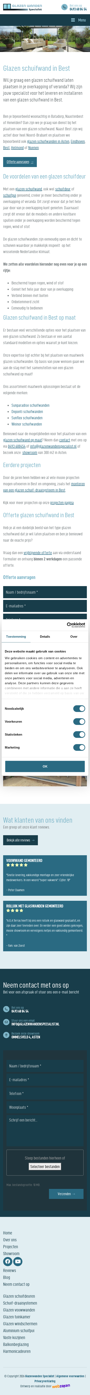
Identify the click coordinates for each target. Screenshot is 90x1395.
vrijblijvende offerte (38, 552)
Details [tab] (45, 636)
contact (64, 440)
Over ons (10, 1239)
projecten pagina (62, 502)
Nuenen (33, 147)
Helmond (17, 147)
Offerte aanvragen (18, 162)
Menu (82, 20)
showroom (29, 452)
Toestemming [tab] (16, 636)
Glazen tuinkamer (16, 1316)
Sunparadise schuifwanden (30, 405)
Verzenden (64, 1194)
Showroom (11, 1253)
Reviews (9, 1270)
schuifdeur (63, 189)
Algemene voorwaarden (70, 1376)
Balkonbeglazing (16, 1344)
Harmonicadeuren (17, 1351)
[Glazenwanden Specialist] (22, 7)
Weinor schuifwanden (27, 424)
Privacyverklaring (45, 1381)
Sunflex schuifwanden (27, 418)
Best (6, 147)
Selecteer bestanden (45, 1166)
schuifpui (9, 195)
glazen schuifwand (28, 189)
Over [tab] (73, 636)
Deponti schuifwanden (27, 411)
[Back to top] (82, 1387)
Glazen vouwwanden (19, 1309)
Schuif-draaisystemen (20, 1302)
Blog (6, 1277)
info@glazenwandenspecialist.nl (53, 446)
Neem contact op (16, 1284)
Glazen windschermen (20, 1323)
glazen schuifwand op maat (22, 440)
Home (7, 1232)
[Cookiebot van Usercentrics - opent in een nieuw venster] (67, 625)
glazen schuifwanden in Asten (48, 141)
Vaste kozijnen (14, 1337)
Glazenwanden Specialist (39, 1376)
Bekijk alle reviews (18, 840)
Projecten (10, 1246)
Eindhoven (78, 141)
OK (45, 766)
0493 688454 (17, 446)
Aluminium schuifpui (18, 1330)
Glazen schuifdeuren (19, 1296)
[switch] (79, 721)
